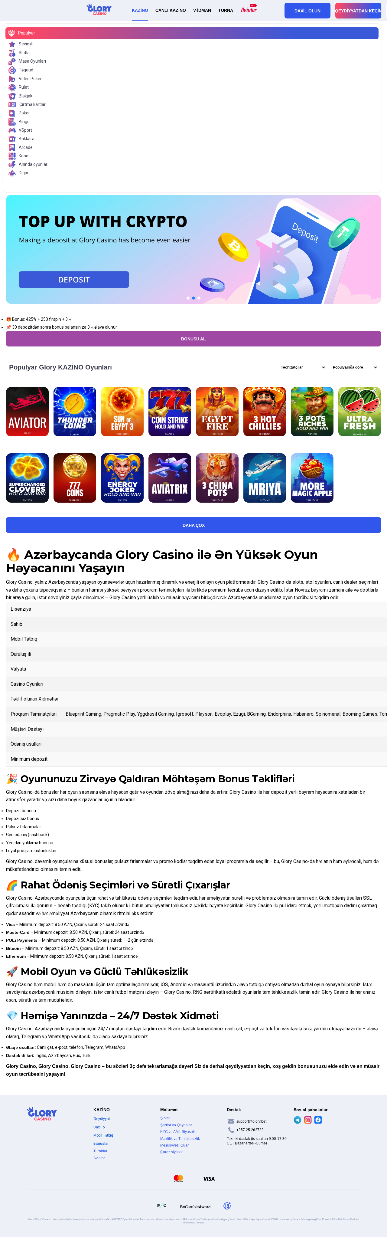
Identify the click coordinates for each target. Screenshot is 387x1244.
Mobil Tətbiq (103, 1135)
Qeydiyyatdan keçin (358, 10)
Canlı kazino (170, 10)
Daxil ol (99, 1127)
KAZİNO (140, 10)
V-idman (202, 10)
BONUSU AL (193, 338)
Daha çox (194, 525)
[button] (188, 298)
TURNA (225, 10)
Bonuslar (101, 1143)
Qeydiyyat (101, 1119)
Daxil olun (307, 10)
